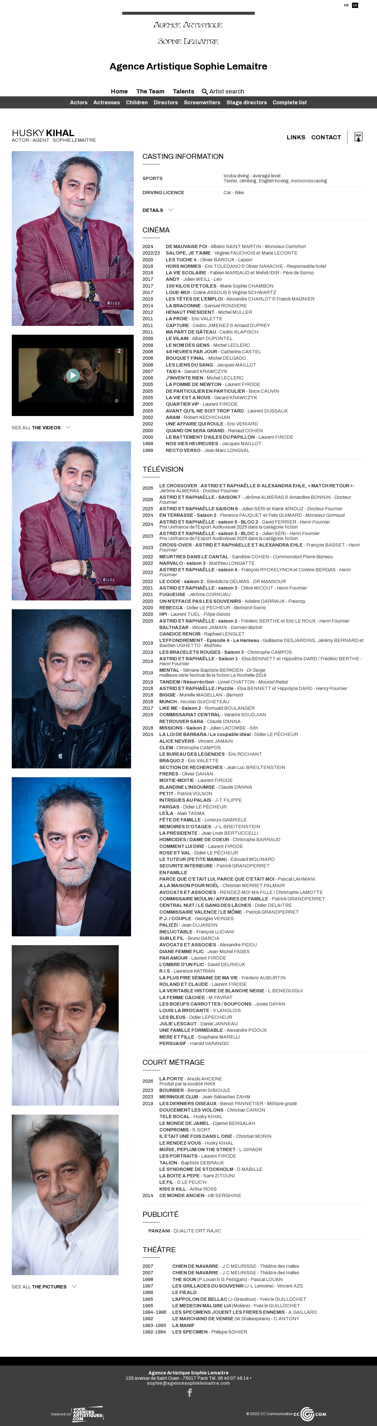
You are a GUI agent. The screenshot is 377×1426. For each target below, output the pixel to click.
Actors (78, 102)
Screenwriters (202, 102)
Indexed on (61, 1414)
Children (137, 102)
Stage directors (246, 102)
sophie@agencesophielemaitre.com (188, 1383)
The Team (150, 91)
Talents (183, 91)
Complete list (290, 102)
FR (346, 5)
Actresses (106, 102)
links (296, 137)
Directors (166, 102)
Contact (326, 137)
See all (36, 427)
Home (119, 91)
